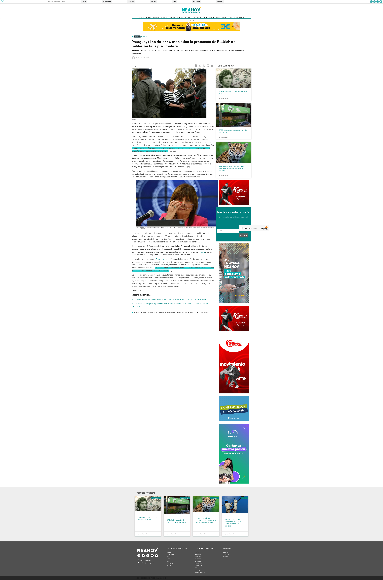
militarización (162, 312)
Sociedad (144, 36)
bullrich (155, 312)
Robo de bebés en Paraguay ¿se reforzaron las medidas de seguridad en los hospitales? (169, 299)
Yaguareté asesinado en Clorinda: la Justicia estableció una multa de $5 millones (231, 168)
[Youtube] (377, 1)
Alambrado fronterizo (146, 312)
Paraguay (137, 36)
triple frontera (204, 312)
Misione (201, 252)
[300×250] (234, 420)
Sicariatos (196, 312)
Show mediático (188, 312)
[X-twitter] (374, 1)
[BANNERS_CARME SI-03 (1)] (234, 204)
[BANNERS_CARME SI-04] (234, 393)
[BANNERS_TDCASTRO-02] (191, 30)
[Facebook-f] (380, 1)
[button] (196, 66)
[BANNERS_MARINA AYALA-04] (234, 483)
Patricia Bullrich (178, 312)
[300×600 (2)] (234, 303)
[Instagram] (371, 1)
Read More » (141, 522)
